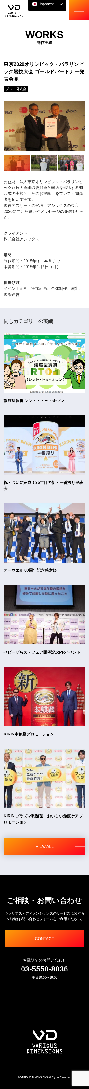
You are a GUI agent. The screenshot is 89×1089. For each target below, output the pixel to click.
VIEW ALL (45, 846)
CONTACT (44, 939)
